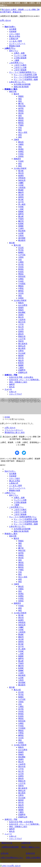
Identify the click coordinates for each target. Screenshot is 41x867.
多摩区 (21, 152)
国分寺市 (22, 322)
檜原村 (21, 356)
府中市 (21, 358)
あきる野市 (22, 305)
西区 (20, 130)
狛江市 (21, 327)
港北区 (21, 113)
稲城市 (21, 308)
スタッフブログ (15, 394)
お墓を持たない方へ (17, 82)
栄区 (20, 116)
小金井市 (22, 320)
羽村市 (21, 341)
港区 (20, 296)
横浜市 (16, 94)
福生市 (21, 360)
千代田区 (22, 284)
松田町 (21, 224)
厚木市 (21, 173)
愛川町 (21, 171)
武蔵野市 (22, 370)
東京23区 (17, 245)
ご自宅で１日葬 (20, 67)
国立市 (21, 317)
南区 (20, 137)
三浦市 (21, 228)
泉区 (20, 101)
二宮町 (21, 209)
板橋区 (21, 252)
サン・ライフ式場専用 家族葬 (26, 77)
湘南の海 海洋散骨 (21, 87)
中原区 (21, 154)
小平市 (21, 324)
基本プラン (13, 51)
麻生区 (21, 142)
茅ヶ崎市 (22, 204)
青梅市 (21, 310)
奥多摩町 (22, 312)
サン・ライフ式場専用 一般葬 (26, 79)
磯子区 (21, 104)
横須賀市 (22, 240)
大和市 (21, 236)
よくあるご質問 (15, 41)
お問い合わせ (5, 20)
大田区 (21, 257)
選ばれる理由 (14, 36)
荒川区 (21, 250)
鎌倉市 (21, 192)
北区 (20, 260)
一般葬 (16, 60)
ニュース (8, 834)
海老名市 (22, 180)
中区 (20, 128)
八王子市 (22, 339)
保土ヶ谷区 (22, 132)
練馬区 (21, 291)
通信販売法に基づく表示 (15, 432)
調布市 (21, 334)
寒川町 (21, 200)
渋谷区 (21, 267)
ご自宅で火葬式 (20, 65)
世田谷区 (22, 276)
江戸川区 (22, 255)
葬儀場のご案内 (11, 534)
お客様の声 (13, 39)
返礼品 (12, 387)
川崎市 (16, 140)
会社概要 (12, 29)
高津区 (21, 149)
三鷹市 (21, 368)
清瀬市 (21, 315)
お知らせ (12, 392)
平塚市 (21, 219)
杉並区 (21, 272)
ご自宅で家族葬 (20, 70)
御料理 (12, 384)
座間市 (21, 197)
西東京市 (22, 336)
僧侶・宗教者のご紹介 (18, 382)
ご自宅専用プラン (16, 63)
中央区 (21, 161)
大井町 (21, 185)
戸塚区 (21, 125)
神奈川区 (22, 106)
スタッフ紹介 (14, 34)
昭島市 (21, 303)
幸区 (20, 147)
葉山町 (21, 216)
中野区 (21, 288)
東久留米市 (22, 344)
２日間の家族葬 (20, 58)
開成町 (21, 190)
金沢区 (21, 108)
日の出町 (22, 353)
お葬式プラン (10, 493)
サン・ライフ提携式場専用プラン (22, 72)
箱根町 (21, 212)
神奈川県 (12, 91)
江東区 (21, 262)
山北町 (21, 233)
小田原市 (22, 188)
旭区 (20, 99)
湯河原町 (22, 238)
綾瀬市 (21, 176)
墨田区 (21, 274)
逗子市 (21, 202)
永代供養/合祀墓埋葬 (22, 84)
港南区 (21, 111)
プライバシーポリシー (14, 430)
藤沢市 (21, 221)
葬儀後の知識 (14, 46)
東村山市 (22, 346)
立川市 (21, 329)
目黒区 (21, 298)
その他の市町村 (20, 168)
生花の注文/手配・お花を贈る (21, 377)
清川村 (21, 195)
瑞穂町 (21, 365)
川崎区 (21, 144)
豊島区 (21, 286)
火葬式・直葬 (19, 53)
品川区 (21, 264)
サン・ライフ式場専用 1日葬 (25, 75)
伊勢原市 (22, 178)
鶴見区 (21, 123)
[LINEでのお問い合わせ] (10, 866)
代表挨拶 (12, 31)
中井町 (21, 207)
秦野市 (21, 214)
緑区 (20, 135)
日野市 (21, 351)
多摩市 (21, 332)
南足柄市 (22, 231)
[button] (10, 845)
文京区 (21, 293)
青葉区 (21, 96)
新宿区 (21, 269)
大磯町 (21, 183)
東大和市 (22, 348)
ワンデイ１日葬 (20, 55)
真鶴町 (21, 226)
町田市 (21, 363)
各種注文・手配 (11, 819)
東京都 (12, 243)
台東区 (21, 279)
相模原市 (17, 159)
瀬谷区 (21, 118)
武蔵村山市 (22, 372)
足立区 (21, 248)
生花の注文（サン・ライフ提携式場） (24, 380)
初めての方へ (10, 471)
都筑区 (21, 120)
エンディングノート (17, 43)
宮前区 (21, 156)
